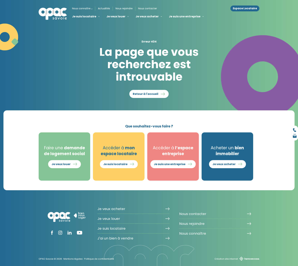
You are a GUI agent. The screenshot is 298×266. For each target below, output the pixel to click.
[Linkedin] (69, 233)
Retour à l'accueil (145, 94)
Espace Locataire (245, 8)
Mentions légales (73, 258)
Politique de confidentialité (99, 258)
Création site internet (226, 258)
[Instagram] (60, 233)
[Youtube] (79, 233)
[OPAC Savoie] (53, 14)
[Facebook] (52, 234)
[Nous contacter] (295, 130)
